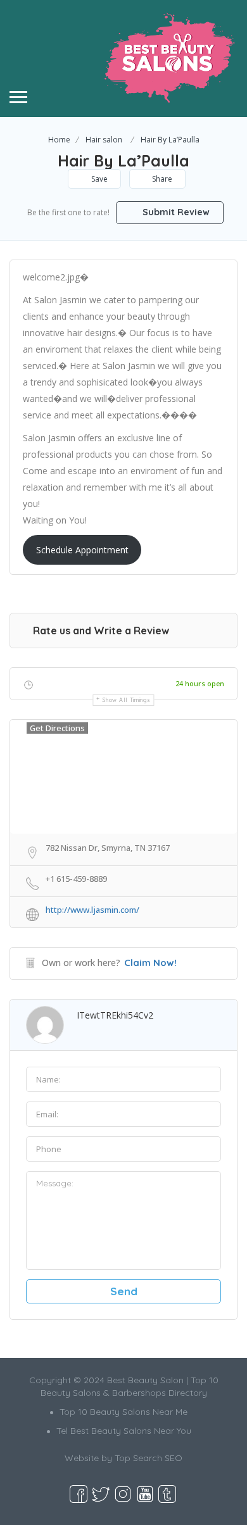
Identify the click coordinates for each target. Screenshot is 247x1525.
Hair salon (104, 139)
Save (98, 178)
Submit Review (175, 212)
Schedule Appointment (82, 550)
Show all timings (126, 699)
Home (59, 139)
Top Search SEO (148, 1458)
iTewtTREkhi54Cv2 (115, 1015)
